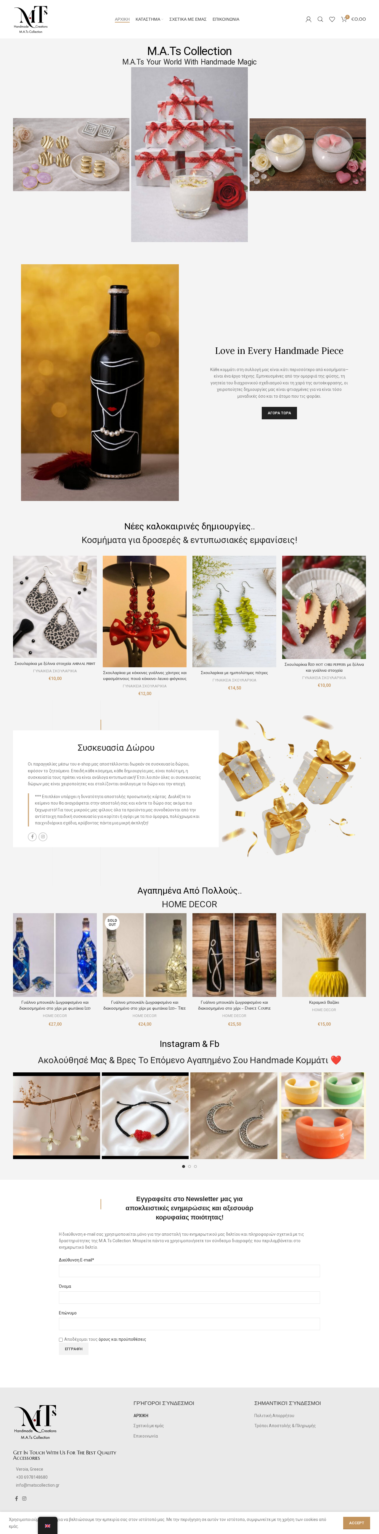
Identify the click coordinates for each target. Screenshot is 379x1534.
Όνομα (65, 1286)
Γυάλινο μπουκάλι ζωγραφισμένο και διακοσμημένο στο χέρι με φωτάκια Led (55, 1005)
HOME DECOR (55, 1015)
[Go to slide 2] (189, 1166)
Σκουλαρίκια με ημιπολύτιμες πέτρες (234, 672)
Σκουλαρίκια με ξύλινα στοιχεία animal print (55, 663)
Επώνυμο (68, 1313)
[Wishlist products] (332, 19)
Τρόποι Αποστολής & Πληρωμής (285, 1425)
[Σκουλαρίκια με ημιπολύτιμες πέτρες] (234, 611)
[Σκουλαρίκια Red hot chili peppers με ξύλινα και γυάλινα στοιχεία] (324, 607)
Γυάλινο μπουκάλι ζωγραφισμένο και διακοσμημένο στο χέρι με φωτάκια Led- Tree (144, 1005)
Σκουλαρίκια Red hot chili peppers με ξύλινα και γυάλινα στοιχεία (324, 667)
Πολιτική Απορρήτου (274, 1415)
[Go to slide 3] (195, 1166)
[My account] (308, 19)
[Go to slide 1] (183, 1166)
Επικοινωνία (146, 1436)
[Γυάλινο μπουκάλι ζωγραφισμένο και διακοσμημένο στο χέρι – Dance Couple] (234, 955)
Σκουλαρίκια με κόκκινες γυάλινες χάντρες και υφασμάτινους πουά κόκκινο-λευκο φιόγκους (145, 675)
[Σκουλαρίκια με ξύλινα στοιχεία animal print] (55, 607)
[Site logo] (31, 19)
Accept (356, 1523)
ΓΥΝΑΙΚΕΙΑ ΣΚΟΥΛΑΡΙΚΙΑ (55, 671)
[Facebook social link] (32, 836)
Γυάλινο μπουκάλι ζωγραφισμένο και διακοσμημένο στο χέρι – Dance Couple (234, 1005)
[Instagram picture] (56, 1115)
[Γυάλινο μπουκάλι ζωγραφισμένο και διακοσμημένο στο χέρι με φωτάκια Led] (55, 955)
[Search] (320, 19)
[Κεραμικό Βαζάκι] (324, 955)
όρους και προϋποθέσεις (122, 1339)
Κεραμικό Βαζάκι (324, 1002)
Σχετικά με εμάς (149, 1425)
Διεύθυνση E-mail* (76, 1260)
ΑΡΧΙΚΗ (141, 1415)
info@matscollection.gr (38, 1485)
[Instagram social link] (42, 836)
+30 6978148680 (32, 1477)
